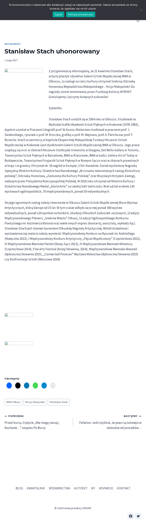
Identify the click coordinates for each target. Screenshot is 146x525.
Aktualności (13, 43)
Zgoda (58, 14)
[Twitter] (138, 516)
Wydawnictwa (59, 488)
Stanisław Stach (58, 402)
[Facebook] (131, 516)
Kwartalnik (36, 488)
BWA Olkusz (13, 402)
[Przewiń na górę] (138, 512)
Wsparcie (106, 488)
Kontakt (123, 488)
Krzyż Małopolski (35, 402)
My (93, 488)
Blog (19, 488)
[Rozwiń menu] (137, 21)
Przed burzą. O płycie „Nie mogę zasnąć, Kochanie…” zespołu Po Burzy (32, 422)
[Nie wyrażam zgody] (141, 10)
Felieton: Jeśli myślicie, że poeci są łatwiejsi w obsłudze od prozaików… (110, 422)
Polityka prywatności (80, 14)
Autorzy (80, 488)
